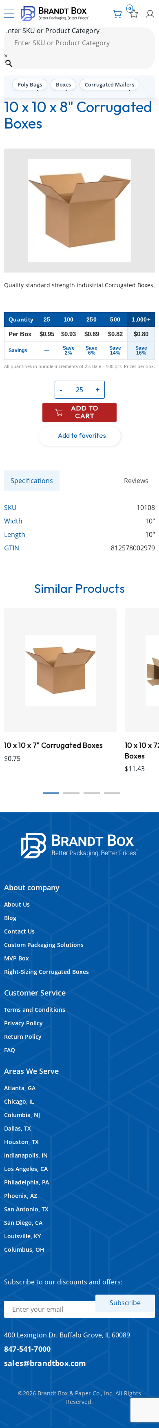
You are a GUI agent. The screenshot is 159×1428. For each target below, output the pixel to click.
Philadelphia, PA (26, 1182)
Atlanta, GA (19, 1088)
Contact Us (19, 931)
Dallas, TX (17, 1128)
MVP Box (16, 958)
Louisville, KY (22, 1236)
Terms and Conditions (34, 1009)
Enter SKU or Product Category (51, 30)
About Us (17, 904)
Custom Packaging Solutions (44, 945)
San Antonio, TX (26, 1209)
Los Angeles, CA (26, 1169)
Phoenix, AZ (20, 1196)
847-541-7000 (27, 1349)
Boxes (63, 84)
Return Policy (23, 1036)
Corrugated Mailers (109, 84)
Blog (10, 918)
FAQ (9, 1050)
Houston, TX (21, 1142)
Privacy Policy (23, 1023)
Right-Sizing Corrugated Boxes (46, 972)
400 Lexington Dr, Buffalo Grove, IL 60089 (67, 1334)
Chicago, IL (19, 1101)
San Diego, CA (23, 1222)
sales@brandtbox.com (45, 1363)
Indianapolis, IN (26, 1155)
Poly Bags (30, 84)
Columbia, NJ (22, 1115)
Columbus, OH (24, 1249)
